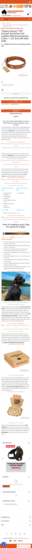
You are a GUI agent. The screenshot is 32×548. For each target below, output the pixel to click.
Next (29, 458)
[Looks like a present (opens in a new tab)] (16, 407)
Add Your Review (15, 104)
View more (6, 486)
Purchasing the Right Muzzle (10, 504)
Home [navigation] (3, 23)
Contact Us (17, 15)
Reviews (16, 116)
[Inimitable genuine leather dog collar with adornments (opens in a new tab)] (16, 217)
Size (2, 82)
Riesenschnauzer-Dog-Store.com (20, 538)
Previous (2, 458)
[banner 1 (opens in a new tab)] (16, 458)
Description (16, 110)
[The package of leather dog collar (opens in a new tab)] (16, 359)
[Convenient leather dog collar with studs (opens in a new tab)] (16, 144)
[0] (28, 14)
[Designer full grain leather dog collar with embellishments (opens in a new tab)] (16, 161)
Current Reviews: (5, 104)
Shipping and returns (16, 113)
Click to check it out (16, 101)
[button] (29, 19)
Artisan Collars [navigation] (8, 23)
